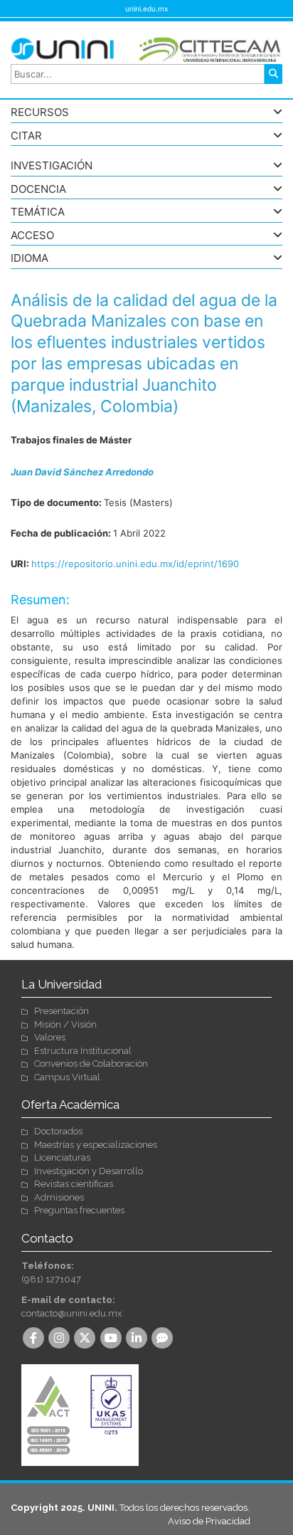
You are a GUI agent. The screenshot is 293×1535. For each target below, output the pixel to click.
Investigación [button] (51, 166)
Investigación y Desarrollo (88, 1171)
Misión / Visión (65, 1024)
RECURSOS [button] (40, 113)
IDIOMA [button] (29, 259)
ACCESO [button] (32, 236)
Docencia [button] (38, 190)
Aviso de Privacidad (209, 1521)
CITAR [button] (26, 136)
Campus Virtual (67, 1077)
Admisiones (59, 1197)
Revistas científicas (73, 1183)
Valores (49, 1037)
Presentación (61, 1011)
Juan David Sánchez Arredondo (82, 472)
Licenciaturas (62, 1157)
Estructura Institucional (83, 1050)
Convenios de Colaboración (91, 1063)
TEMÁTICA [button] (38, 212)
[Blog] (163, 1339)
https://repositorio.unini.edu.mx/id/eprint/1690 (135, 563)
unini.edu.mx (146, 8)
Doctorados (58, 1131)
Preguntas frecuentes (79, 1210)
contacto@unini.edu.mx (71, 1313)
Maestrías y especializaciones (95, 1144)
